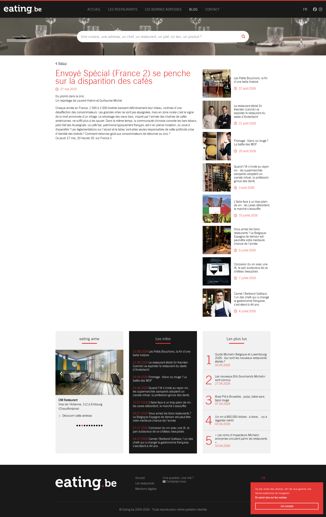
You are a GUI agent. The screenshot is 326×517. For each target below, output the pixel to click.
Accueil (94, 9)
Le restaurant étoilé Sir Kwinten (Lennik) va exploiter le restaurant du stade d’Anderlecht (249, 111)
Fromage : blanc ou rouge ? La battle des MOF (251, 142)
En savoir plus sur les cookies (271, 497)
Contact (212, 9)
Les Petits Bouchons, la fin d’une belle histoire (251, 80)
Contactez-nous (176, 481)
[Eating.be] (23, 9)
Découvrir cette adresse (77, 415)
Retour (62, 63)
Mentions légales (146, 489)
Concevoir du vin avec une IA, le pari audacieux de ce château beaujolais (251, 267)
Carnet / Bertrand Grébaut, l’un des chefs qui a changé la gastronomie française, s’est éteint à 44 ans (251, 299)
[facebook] (315, 9)
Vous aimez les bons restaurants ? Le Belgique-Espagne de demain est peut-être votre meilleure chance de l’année (250, 236)
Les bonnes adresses (163, 9)
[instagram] (320, 9)
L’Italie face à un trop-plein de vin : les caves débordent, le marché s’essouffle (252, 205)
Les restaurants (122, 9)
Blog (193, 9)
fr (305, 9)
